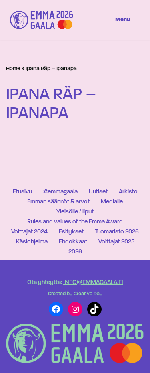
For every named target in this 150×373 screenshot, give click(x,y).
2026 (75, 252)
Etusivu (22, 192)
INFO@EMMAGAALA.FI (93, 283)
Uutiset (98, 192)
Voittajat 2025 (116, 242)
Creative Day (88, 294)
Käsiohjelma (32, 242)
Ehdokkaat (73, 242)
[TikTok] (94, 309)
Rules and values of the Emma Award (75, 222)
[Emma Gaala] (43, 20)
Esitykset (71, 232)
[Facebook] (56, 309)
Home (13, 69)
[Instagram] (75, 309)
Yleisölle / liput (75, 212)
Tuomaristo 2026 (117, 232)
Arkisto (128, 192)
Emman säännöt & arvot (58, 202)
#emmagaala (60, 192)
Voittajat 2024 (29, 232)
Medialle (112, 202)
